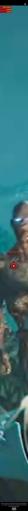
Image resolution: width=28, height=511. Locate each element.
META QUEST (7, 7)
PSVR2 (9, 12)
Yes (14, 508)
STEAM (9, 9)
